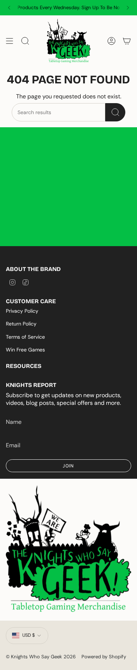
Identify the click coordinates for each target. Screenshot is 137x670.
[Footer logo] (68, 549)
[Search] (115, 112)
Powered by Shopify (103, 657)
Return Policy (21, 323)
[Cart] (126, 41)
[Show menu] (9, 41)
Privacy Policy (22, 311)
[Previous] (9, 7)
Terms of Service (25, 337)
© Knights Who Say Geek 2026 (41, 657)
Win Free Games (25, 349)
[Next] (128, 7)
